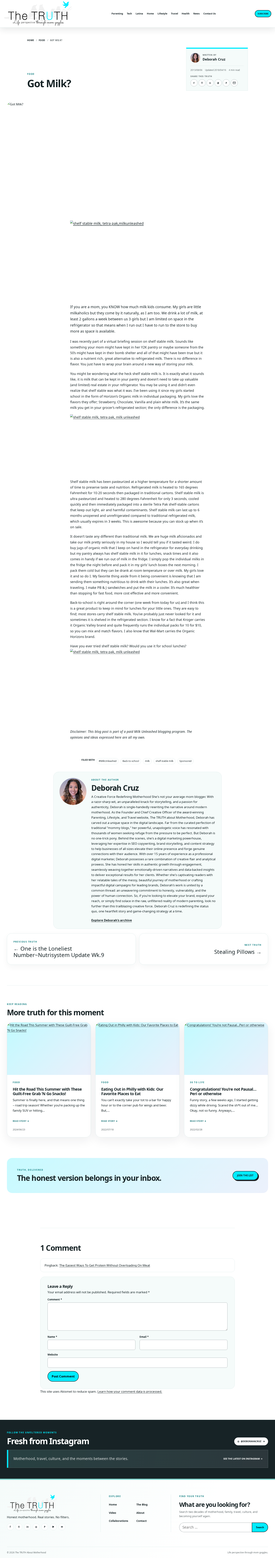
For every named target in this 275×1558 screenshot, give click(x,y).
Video (112, 1513)
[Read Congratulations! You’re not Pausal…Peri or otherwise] (226, 1048)
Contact (141, 1521)
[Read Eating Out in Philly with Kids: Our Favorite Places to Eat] (137, 1048)
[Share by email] (234, 82)
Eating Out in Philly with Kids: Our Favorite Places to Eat (132, 1091)
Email (144, 1336)
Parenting (117, 13)
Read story (21, 1121)
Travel (174, 13)
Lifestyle (162, 13)
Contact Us (209, 13)
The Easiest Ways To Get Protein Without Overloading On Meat (104, 1265)
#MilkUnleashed (108, 761)
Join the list (245, 1175)
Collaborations (118, 1521)
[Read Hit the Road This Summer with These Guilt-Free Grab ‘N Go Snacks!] (49, 1048)
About (140, 1513)
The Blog (142, 1504)
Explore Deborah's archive (111, 920)
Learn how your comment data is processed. (129, 1391)
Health (186, 13)
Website (53, 1354)
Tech (129, 13)
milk (147, 761)
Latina (139, 13)
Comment (55, 1299)
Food (42, 40)
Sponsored (185, 761)
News (196, 13)
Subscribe (263, 13)
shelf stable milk (164, 761)
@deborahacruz (251, 1441)
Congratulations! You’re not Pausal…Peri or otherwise (223, 1091)
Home (150, 13)
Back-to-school (131, 761)
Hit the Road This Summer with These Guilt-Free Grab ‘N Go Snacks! (47, 1091)
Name (52, 1336)
